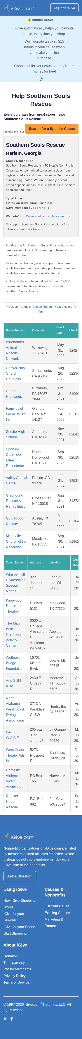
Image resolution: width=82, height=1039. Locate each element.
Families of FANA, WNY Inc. (15, 414)
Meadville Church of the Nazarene (16, 541)
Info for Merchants (17, 969)
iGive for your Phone (19, 927)
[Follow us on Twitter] (5, 1019)
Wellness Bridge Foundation (15, 663)
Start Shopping (15, 933)
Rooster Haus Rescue (12, 801)
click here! (33, 229)
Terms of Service (16, 982)
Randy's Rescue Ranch (35, 306)
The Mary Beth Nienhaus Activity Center (13, 634)
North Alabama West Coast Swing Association (15, 709)
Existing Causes (57, 913)
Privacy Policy (14, 976)
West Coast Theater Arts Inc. (15, 755)
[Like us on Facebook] (11, 1019)
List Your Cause (57, 906)
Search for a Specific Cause (52, 129)
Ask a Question (20, 876)
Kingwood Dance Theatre (14, 606)
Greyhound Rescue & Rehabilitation (17, 501)
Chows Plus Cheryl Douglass (15, 373)
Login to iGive (64, 8)
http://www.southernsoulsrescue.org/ (45, 216)
